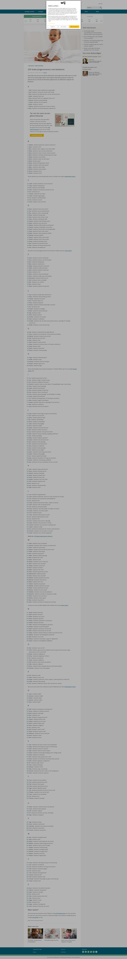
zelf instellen (63, 26)
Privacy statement (51, 23)
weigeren (53, 26)
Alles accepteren (74, 26)
